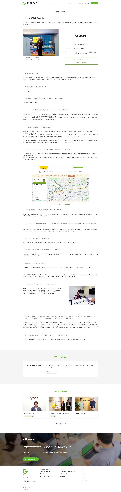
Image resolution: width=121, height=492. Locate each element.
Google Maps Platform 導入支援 (67, 471)
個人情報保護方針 (26, 487)
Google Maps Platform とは (46, 471)
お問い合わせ (94, 3)
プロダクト (62, 476)
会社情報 (81, 3)
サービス (62, 3)
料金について (43, 474)
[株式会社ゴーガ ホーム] (30, 472)
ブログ (75, 3)
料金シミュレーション (45, 476)
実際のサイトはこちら (81, 62)
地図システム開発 (64, 474)
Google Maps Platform (52, 3)
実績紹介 (70, 3)
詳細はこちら (67, 204)
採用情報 (87, 3)
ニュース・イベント (85, 478)
